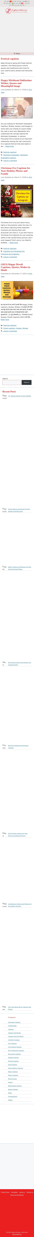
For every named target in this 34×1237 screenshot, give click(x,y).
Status (10, 1093)
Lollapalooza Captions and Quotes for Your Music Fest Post (20, 905)
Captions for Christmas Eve (13, 251)
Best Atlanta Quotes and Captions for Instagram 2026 (19, 664)
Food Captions (12, 1064)
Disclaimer (14, 1192)
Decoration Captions (14, 1054)
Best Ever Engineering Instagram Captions (18, 747)
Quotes (19, 328)
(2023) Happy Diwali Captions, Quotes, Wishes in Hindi (15, 267)
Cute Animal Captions (15, 1047)
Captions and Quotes (14, 1033)
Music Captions (13, 1071)
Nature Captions (13, 1075)
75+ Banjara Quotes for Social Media (19, 396)
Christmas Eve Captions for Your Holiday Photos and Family (15, 171)
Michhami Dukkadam (11, 155)
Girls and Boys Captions (15, 1068)
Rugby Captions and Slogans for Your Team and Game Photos (19, 568)
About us (22, 1192)
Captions (11, 1029)
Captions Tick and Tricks (15, 1036)
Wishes (25, 328)
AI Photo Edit (12, 1026)
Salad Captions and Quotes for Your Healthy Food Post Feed (19, 510)
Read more (10, 146)
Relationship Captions (15, 1086)
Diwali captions (9, 328)
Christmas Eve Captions (10, 254)
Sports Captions (13, 1089)
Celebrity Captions (14, 1040)
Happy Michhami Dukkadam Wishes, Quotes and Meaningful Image (16, 83)
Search (5, 379)
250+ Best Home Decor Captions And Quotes (19, 1008)
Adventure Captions (14, 1022)
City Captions (12, 1043)
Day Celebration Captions (16, 1050)
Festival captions (9, 152)
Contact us (29, 1192)
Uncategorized (12, 1096)
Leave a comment (10, 161)
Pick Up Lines (12, 1079)
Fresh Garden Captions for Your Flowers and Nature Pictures (18, 835)
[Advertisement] (17, 33)
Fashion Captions (13, 1057)
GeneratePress (17, 1234)
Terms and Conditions (17, 1195)
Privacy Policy (5, 1192)
